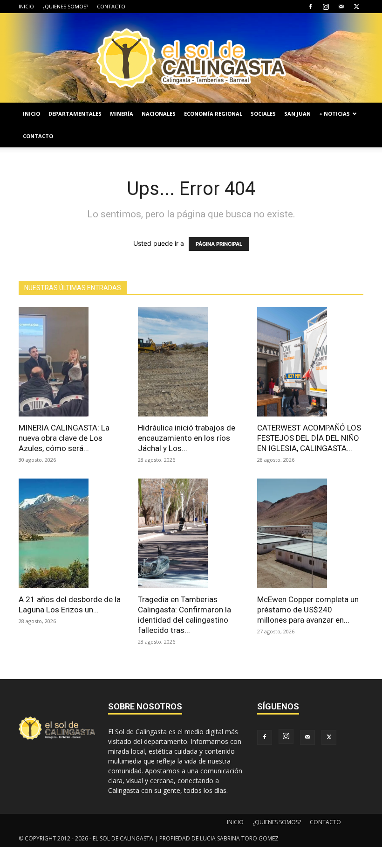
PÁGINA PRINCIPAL (219, 244)
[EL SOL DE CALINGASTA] (191, 58)
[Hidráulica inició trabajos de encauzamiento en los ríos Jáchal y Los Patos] (191, 362)
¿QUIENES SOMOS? (65, 6)
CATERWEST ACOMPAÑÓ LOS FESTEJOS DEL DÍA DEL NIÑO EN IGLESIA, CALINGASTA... (309, 438)
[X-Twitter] (356, 6)
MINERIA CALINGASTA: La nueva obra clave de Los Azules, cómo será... (64, 438)
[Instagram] (326, 6)
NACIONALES (159, 113)
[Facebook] (310, 6)
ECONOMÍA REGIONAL (213, 113)
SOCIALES (263, 113)
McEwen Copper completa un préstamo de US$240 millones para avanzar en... (308, 610)
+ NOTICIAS (334, 113)
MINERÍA (121, 113)
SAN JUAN (297, 113)
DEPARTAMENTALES (75, 113)
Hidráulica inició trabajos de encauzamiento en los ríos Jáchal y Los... (186, 438)
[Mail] (341, 6)
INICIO (26, 6)
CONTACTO (111, 6)
